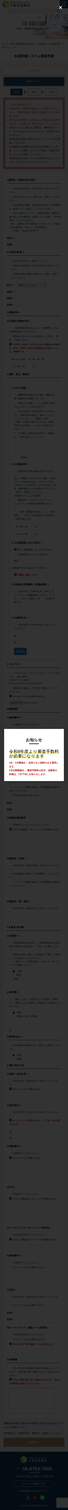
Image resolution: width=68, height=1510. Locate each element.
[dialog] (34, 755)
